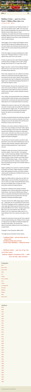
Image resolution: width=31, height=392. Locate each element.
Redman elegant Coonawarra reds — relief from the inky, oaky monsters (16, 255)
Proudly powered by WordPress (8, 389)
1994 (2, 374)
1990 (2, 381)
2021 (2, 314)
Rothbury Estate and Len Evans (13, 240)
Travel (2, 283)
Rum (2, 281)
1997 (2, 368)
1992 (2, 379)
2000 (2, 361)
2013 (2, 332)
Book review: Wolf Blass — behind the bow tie (16, 242)
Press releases (4, 278)
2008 (2, 343)
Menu (2, 13)
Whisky (3, 292)
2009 (2, 341)
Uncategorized (4, 285)
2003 (2, 354)
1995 (2, 372)
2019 (2, 318)
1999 (2, 363)
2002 (2, 356)
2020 (2, 316)
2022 (2, 311)
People (3, 276)
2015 (2, 327)
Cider (2, 272)
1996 (2, 370)
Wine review (4, 296)
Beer (2, 265)
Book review (4, 269)
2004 (2, 352)
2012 (2, 334)
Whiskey (3, 290)
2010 (2, 338)
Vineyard (3, 287)
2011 (2, 336)
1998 (2, 365)
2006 (2, 347)
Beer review (4, 267)
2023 (2, 309)
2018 (2, 320)
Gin (2, 274)
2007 (2, 345)
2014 (2, 329)
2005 (2, 350)
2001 (2, 359)
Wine (13, 23)
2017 (2, 323)
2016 (2, 325)
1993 (2, 377)
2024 (2, 307)
